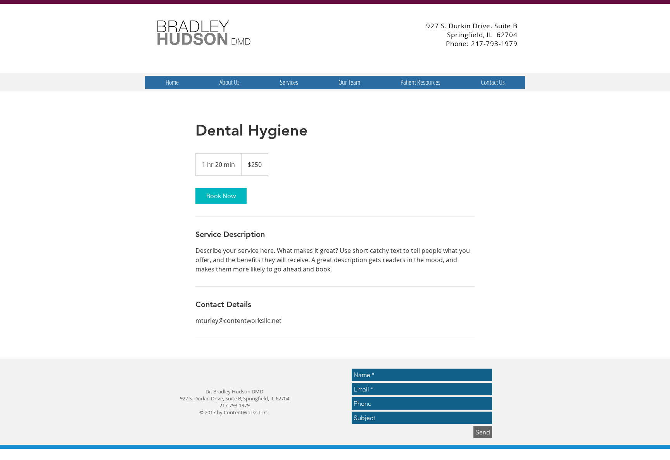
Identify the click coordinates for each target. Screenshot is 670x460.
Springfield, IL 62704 (482, 34)
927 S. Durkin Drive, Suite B (472, 25)
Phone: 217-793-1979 (482, 43)
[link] (221, 196)
